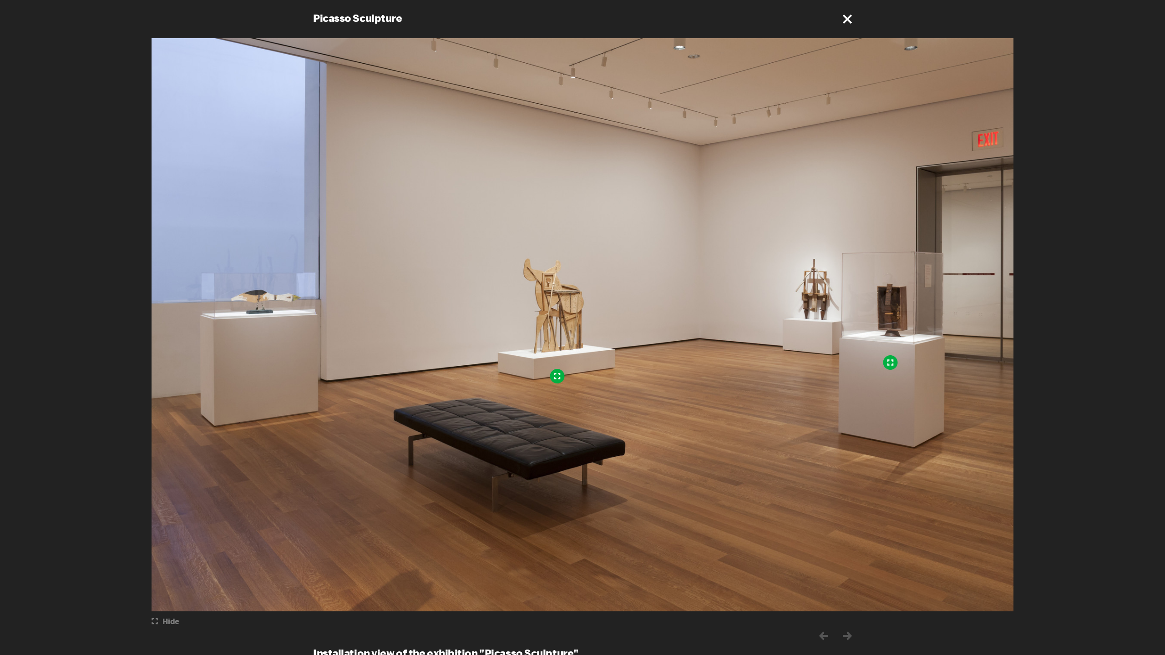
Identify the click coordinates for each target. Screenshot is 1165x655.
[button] (847, 19)
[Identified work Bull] (557, 376)
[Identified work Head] (891, 362)
